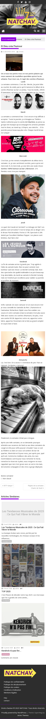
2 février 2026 (7, 588)
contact (6, 700)
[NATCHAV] (3, 31)
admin (16, 524)
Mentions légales (10, 692)
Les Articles (5, 654)
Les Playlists (5, 600)
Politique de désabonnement (15, 684)
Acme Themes (23, 715)
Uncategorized (6, 541)
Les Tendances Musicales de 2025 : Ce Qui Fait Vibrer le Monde (23, 513)
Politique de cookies (11, 687)
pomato (20, 52)
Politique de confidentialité (14, 682)
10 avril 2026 (7, 524)
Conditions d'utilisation (12, 690)
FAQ (5, 698)
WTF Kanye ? (8, 486)
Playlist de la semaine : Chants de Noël (36, 487)
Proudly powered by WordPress (13, 712)
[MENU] (43, 30)
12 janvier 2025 (8, 648)
